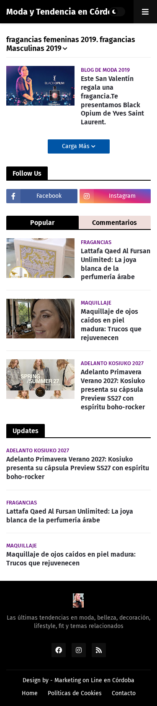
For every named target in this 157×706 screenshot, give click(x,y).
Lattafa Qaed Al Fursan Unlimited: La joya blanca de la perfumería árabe (115, 264)
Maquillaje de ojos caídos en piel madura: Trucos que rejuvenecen (111, 324)
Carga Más (76, 146)
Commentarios (114, 223)
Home (30, 693)
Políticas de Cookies (75, 693)
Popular (42, 223)
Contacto (124, 693)
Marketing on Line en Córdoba (94, 680)
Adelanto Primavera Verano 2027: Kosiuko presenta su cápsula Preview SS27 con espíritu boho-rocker (113, 389)
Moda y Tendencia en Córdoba (64, 12)
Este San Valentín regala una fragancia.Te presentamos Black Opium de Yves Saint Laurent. (112, 100)
